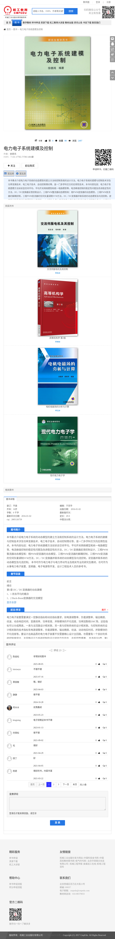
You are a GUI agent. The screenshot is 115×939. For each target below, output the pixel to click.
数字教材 (27, 23)
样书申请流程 (15, 884)
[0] (99, 664)
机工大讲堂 (14, 864)
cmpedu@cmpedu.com (80, 891)
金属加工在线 (89, 864)
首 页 (8, 23)
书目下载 (87, 23)
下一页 (66, 784)
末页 (75, 784)
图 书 (17, 22)
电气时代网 (80, 861)
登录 (98, 2)
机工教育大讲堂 (57, 23)
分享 (40, 141)
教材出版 (69, 23)
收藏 (63, 141)
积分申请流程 (15, 887)
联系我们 (96, 23)
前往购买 (30, 165)
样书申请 (36, 23)
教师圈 (86, 2)
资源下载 (45, 23)
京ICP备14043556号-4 (52, 935)
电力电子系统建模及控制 (31, 29)
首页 (9, 29)
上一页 (41, 784)
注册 (108, 2)
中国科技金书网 (91, 858)
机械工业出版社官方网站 (71, 858)
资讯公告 (78, 23)
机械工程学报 (75, 864)
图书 (15, 29)
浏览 (77, 141)
